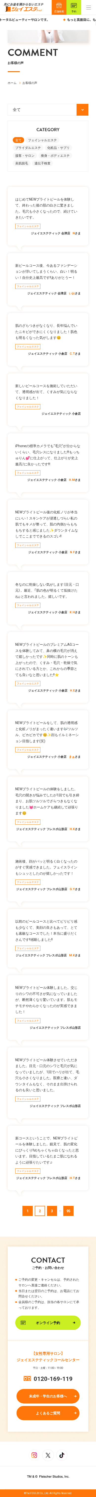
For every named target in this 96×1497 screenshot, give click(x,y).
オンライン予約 (48, 1323)
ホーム (12, 83)
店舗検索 (59, 11)
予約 (73, 11)
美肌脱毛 (21, 163)
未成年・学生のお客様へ (48, 1396)
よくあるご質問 (48, 1413)
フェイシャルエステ (42, 140)
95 (68, 1211)
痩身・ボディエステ (55, 156)
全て (18, 140)
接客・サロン (24, 156)
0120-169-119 (53, 1378)
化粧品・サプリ (58, 148)
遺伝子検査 (42, 163)
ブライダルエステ (28, 148)
